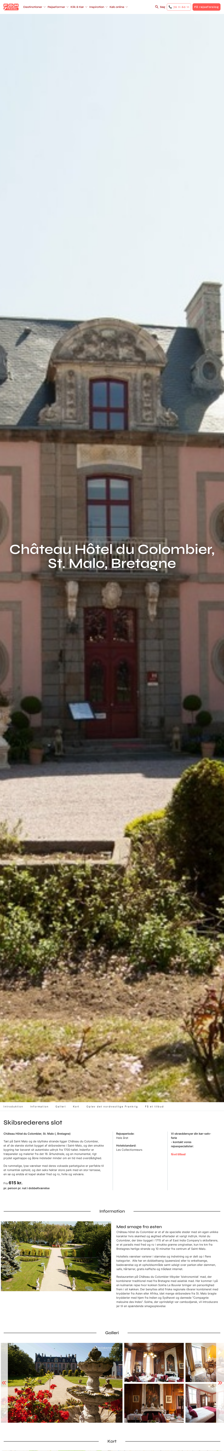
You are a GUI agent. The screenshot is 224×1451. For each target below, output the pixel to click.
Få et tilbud (154, 1106)
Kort (76, 1106)
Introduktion (13, 1106)
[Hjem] (11, 7)
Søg (162, 7)
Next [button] (220, 1382)
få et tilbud (178, 1154)
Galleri (60, 1106)
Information (39, 1106)
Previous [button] (4, 1382)
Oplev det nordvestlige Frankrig (112, 1106)
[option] (61, 1383)
